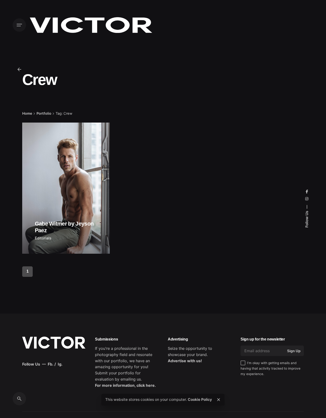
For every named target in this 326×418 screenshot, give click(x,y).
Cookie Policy (200, 399)
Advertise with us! (185, 360)
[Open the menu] (19, 25)
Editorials (43, 238)
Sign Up (293, 351)
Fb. (50, 364)
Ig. (60, 364)
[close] (218, 399)
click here (146, 385)
